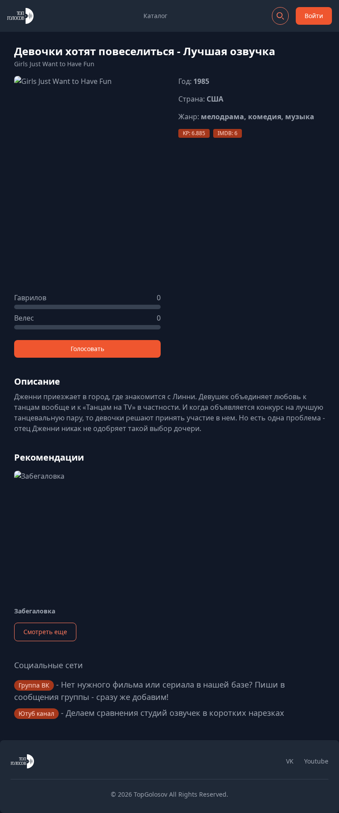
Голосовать (87, 348)
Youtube (316, 761)
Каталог (155, 15)
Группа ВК (34, 685)
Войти (314, 15)
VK (290, 761)
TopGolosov (150, 794)
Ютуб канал (36, 713)
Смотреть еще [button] (45, 632)
